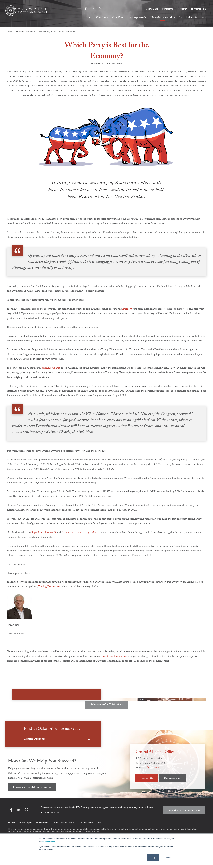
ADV (100, 822)
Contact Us (167, 9)
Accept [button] (153, 857)
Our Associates (172, 778)
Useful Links (152, 9)
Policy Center (86, 822)
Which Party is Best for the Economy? (57, 31)
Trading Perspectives (49, 587)
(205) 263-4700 (155, 768)
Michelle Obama (51, 368)
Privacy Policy (48, 841)
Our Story (102, 17)
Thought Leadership (162, 17)
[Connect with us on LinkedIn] (93, 9)
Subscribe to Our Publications (107, 705)
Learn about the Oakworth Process (32, 787)
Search (183, 9)
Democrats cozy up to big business (80, 532)
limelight (127, 309)
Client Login (200, 9)
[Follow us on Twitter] (100, 9)
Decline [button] (167, 857)
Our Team (118, 17)
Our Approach (137, 17)
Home (88, 17)
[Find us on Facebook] (86, 9)
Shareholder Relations (192, 17)
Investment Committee (114, 656)
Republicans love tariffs (43, 532)
